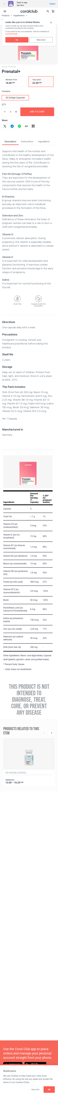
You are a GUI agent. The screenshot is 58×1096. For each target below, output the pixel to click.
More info (35, 1089)
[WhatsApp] (19, 126)
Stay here (41, 40)
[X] (4, 126)
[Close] (4, 4)
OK (49, 1089)
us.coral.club (11, 34)
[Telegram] (12, 126)
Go (17, 40)
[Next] (51, 733)
